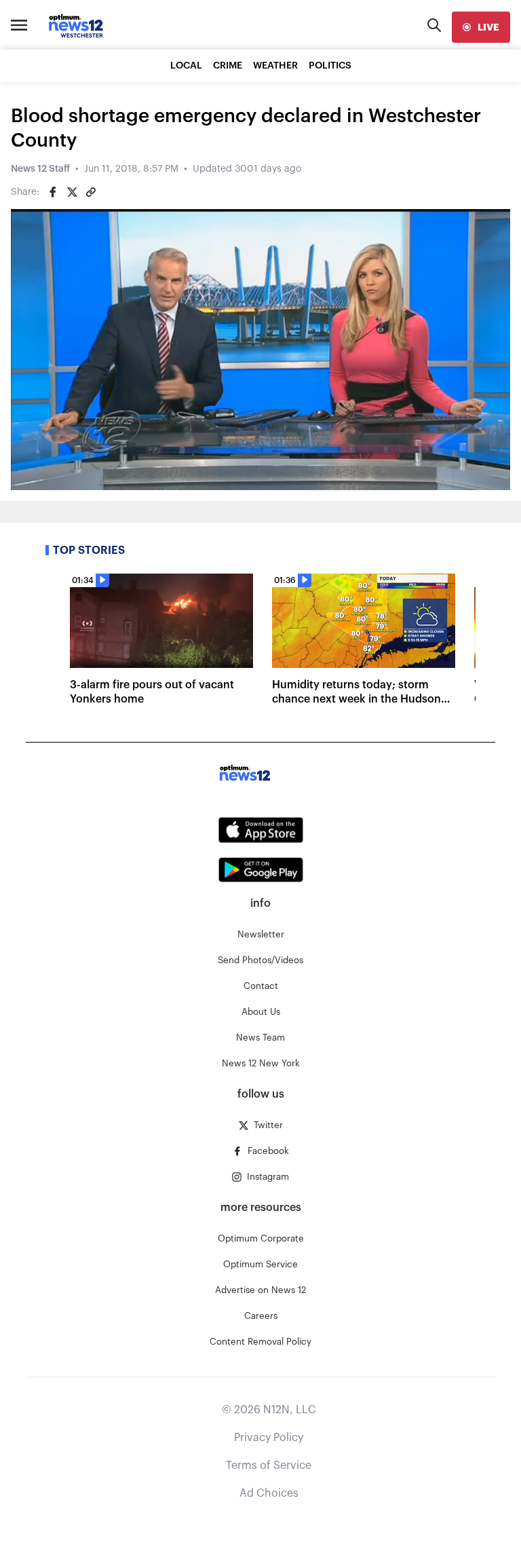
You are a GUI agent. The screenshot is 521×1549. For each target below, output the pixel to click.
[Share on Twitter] (71, 192)
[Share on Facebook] (52, 192)
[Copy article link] (90, 192)
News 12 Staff (40, 169)
